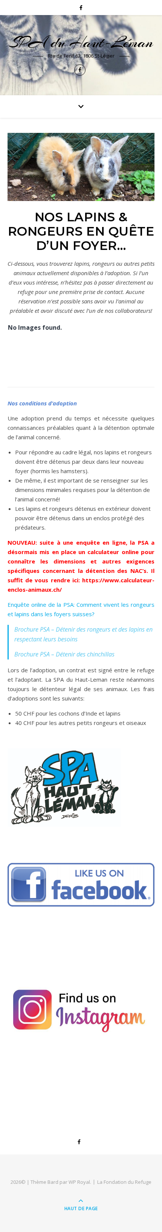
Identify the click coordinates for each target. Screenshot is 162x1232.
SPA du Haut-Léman (81, 42)
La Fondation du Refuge (124, 1182)
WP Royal (79, 1182)
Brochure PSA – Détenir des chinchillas (64, 654)
